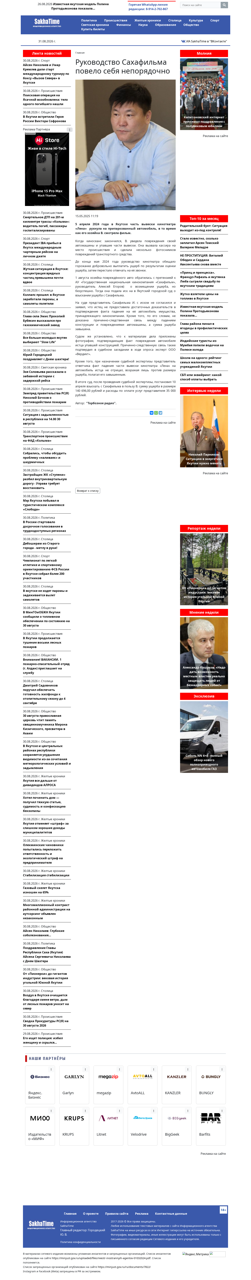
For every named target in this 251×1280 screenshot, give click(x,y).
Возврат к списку (87, 490)
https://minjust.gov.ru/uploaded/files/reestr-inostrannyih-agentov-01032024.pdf (101, 1258)
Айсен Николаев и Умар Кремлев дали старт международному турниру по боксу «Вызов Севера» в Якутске (46, 74)
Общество (191, 25)
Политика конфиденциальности (80, 1242)
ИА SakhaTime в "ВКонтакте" (206, 41)
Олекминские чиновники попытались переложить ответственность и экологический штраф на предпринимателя (43, 854)
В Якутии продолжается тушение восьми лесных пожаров (42, 642)
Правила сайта (116, 1214)
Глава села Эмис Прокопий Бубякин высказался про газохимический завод (44, 320)
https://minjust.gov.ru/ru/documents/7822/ (124, 1267)
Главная (70, 1214)
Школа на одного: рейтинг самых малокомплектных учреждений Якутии (201, 362)
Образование (165, 25)
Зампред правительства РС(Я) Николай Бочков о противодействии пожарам (46, 397)
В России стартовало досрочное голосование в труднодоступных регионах (44, 526)
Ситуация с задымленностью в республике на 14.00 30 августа (46, 419)
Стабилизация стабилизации (46, 875)
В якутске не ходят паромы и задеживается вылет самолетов (45, 595)
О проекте (90, 1214)
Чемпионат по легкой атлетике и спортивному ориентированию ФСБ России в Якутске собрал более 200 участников (46, 569)
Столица (175, 20)
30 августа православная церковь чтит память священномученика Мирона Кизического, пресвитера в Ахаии (45, 724)
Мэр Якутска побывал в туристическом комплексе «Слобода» (43, 505)
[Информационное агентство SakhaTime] (47, 22)
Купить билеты (93, 29)
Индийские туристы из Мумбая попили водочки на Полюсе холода (202, 345)
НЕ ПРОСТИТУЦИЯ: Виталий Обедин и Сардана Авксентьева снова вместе (201, 259)
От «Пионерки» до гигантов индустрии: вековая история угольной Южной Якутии (45, 978)
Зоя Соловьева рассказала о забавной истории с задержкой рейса (44, 376)
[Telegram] (160, 413)
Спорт (214, 20)
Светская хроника (95, 25)
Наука (143, 25)
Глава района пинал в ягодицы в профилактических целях (203, 328)
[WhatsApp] (156, 413)
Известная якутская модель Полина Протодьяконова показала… (201, 311)
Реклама (141, 1214)
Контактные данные (171, 1214)
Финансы (123, 25)
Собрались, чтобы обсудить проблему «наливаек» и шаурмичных (44, 457)
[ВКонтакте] (151, 413)
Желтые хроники (148, 20)
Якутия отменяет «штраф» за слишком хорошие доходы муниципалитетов (46, 827)
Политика (89, 20)
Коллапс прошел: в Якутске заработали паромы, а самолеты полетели (44, 299)
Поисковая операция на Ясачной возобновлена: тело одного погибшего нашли (45, 99)
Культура (196, 20)
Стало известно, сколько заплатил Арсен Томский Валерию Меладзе (199, 242)
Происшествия (115, 20)
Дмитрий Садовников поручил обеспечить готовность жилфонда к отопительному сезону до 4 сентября (44, 694)
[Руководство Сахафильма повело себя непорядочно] (125, 145)
